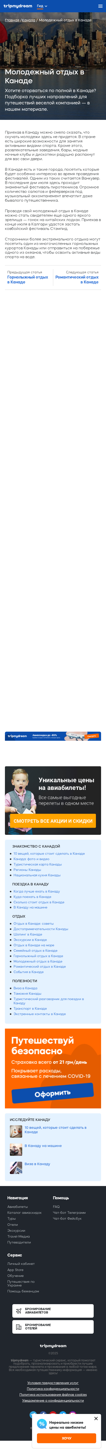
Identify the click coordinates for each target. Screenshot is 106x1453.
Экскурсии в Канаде (30, 939)
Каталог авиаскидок (24, 1212)
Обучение (15, 1275)
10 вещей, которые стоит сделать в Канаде (49, 853)
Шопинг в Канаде (28, 934)
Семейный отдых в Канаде (35, 950)
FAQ (56, 1206)
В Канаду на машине (30, 907)
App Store (15, 1269)
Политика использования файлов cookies (53, 1394)
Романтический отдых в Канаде (40, 966)
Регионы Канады (27, 869)
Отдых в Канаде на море (34, 945)
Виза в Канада (25, 988)
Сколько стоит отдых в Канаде (39, 902)
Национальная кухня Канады (37, 875)
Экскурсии (16, 1230)
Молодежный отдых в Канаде (38, 961)
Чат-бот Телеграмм (69, 1212)
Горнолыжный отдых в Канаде (38, 956)
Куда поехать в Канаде (32, 896)
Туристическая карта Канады (38, 864)
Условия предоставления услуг (53, 1382)
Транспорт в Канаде (30, 1008)
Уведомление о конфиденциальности (53, 1400)
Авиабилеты (17, 1206)
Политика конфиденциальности (53, 1388)
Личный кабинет (21, 1263)
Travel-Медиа (18, 1236)
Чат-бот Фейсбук (67, 1218)
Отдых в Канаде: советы (34, 923)
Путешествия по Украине (21, 1283)
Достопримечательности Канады (41, 929)
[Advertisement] (53, 511)
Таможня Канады (27, 993)
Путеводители (19, 1242)
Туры (11, 1218)
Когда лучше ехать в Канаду (37, 891)
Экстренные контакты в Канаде (40, 1014)
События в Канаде (29, 972)
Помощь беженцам (23, 1291)
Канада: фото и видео (31, 859)
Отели (12, 1224)
